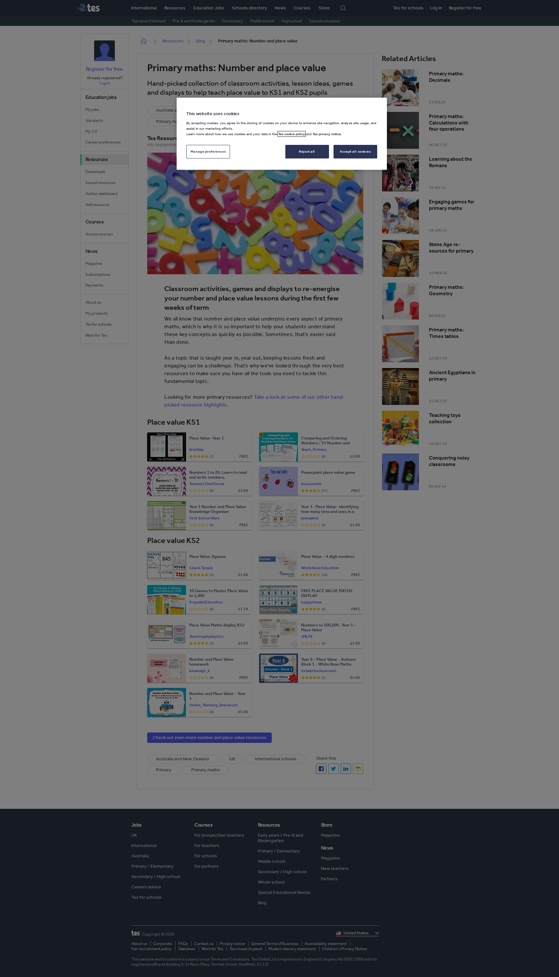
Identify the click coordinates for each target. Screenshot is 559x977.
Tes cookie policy (291, 134)
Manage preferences (208, 151)
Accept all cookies (355, 151)
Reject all (307, 151)
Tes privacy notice (326, 134)
